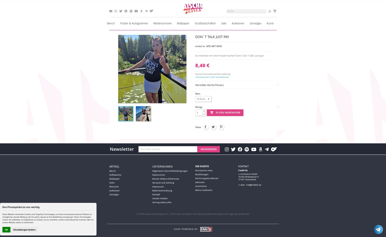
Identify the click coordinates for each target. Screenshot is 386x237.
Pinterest (221, 127)
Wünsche (114, 186)
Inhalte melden (160, 198)
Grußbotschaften (205, 23)
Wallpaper (183, 23)
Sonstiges (255, 23)
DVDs (112, 182)
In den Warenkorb (225, 112)
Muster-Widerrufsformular (165, 178)
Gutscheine (201, 186)
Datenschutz (158, 174)
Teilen (205, 127)
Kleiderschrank (162, 23)
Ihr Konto (202, 166)
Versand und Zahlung (163, 182)
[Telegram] (378, 229)
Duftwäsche (115, 174)
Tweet (213, 127)
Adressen (200, 182)
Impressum (158, 186)
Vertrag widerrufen (162, 202)
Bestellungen (202, 174)
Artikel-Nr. (200, 46)
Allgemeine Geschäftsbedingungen (170, 170)
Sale (223, 23)
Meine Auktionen (203, 190)
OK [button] (6, 229)
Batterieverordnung (162, 190)
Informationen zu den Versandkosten (212, 77)
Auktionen (238, 23)
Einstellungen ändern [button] (24, 229)
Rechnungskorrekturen (206, 178)
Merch (111, 23)
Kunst (270, 23)
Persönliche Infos (204, 170)
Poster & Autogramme (134, 23)
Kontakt (156, 194)
